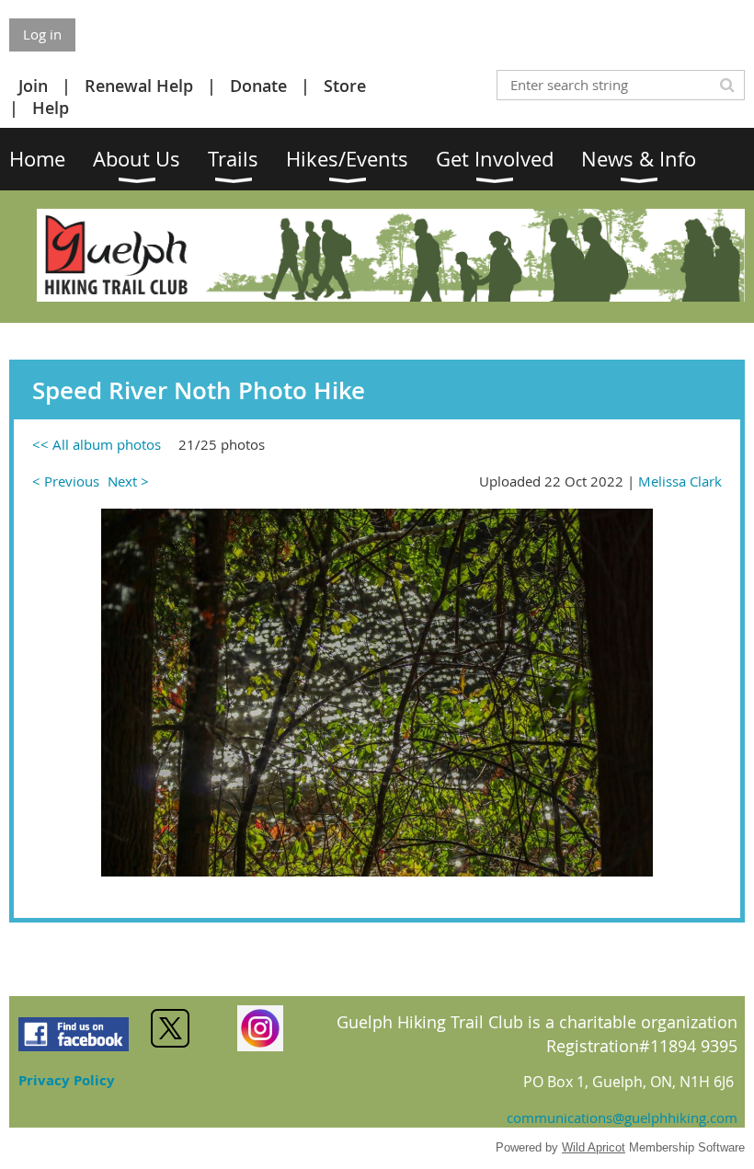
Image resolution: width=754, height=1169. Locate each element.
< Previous (65, 481)
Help (50, 108)
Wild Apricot (593, 1147)
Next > (128, 481)
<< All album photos (96, 444)
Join (33, 85)
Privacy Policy (66, 1080)
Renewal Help (139, 85)
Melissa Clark (680, 481)
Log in (42, 34)
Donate (258, 85)
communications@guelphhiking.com (622, 1117)
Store (345, 85)
